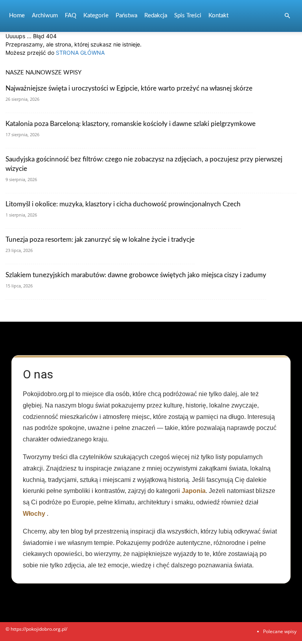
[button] (287, 16)
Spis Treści (187, 16)
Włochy (34, 513)
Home (17, 16)
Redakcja (155, 16)
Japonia (194, 490)
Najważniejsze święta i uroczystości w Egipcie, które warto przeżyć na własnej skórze (129, 88)
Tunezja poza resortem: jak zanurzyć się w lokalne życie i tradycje (100, 239)
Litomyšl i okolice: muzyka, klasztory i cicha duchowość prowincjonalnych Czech (123, 204)
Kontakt (218, 16)
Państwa (126, 16)
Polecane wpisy (279, 631)
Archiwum (45, 16)
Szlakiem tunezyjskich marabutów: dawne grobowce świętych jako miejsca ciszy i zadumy (136, 275)
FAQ (70, 16)
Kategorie (96, 16)
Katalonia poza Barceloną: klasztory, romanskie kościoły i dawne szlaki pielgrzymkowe (131, 123)
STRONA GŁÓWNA (80, 52)
